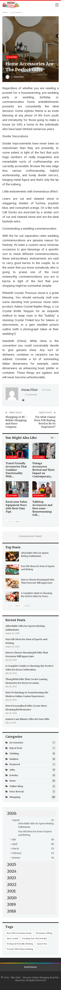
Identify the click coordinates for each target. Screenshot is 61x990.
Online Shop (16, 786)
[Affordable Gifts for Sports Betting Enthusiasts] (12, 556)
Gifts (12, 769)
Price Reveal (16, 791)
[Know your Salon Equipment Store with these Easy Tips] (17, 489)
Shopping (14, 797)
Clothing (14, 753)
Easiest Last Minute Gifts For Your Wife (27, 719)
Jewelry (13, 775)
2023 (11, 877)
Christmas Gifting (44, 933)
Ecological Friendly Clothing (20, 944)
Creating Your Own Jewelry (34, 938)
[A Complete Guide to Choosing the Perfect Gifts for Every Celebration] (12, 597)
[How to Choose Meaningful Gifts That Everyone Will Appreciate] (12, 583)
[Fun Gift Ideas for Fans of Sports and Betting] (12, 570)
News (12, 780)
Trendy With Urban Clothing (20, 949)
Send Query (30, 967)
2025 (11, 864)
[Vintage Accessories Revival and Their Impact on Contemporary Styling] (43, 451)
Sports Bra (42, 944)
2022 (11, 884)
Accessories (12, 57)
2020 (12, 897)
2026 (11, 813)
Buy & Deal (15, 748)
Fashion (13, 759)
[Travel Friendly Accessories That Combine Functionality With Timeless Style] (17, 451)
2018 (11, 911)
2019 (11, 904)
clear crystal (12, 938)
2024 (12, 871)
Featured (14, 764)
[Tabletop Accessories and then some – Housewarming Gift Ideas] (43, 489)
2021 (11, 891)
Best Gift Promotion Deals (19, 933)
